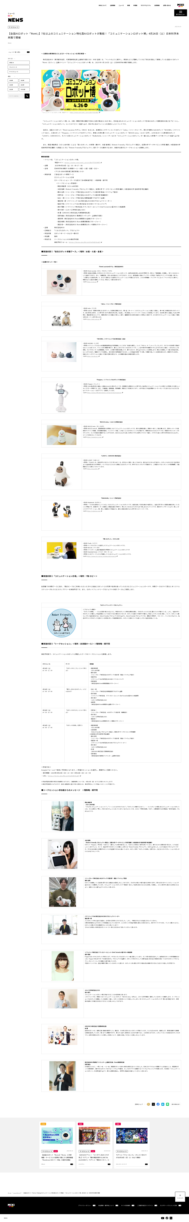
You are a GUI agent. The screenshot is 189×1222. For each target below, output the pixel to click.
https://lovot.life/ (92, 469)
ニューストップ (17, 1193)
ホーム (9, 1193)
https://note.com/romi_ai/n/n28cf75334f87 (84, 112)
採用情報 (157, 5)
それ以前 (23, 89)
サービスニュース (13, 71)
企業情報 (112, 5)
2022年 (11, 89)
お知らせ (11, 62)
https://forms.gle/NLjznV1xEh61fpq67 (85, 242)
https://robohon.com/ (94, 511)
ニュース (121, 5)
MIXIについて (103, 5)
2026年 (11, 80)
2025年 (22, 80)
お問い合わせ (167, 5)
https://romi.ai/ (91, 282)
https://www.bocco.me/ (94, 437)
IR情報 (135, 5)
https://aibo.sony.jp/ (93, 319)
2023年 (22, 85)
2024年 (11, 85)
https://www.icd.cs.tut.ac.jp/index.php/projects (101, 556)
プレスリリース (13, 67)
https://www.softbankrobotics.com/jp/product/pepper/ (104, 393)
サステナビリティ (146, 5)
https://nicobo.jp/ (92, 356)
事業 (128, 5)
